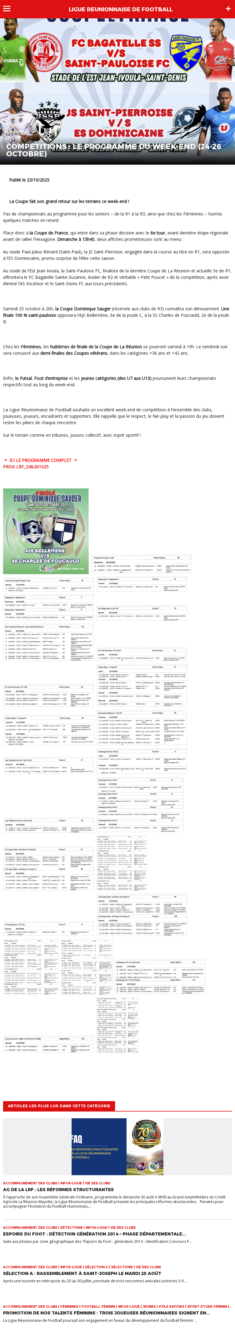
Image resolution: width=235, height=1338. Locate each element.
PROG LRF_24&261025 (26, 466)
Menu (9, 8)
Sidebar (228, 8)
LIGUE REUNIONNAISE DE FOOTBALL (121, 9)
